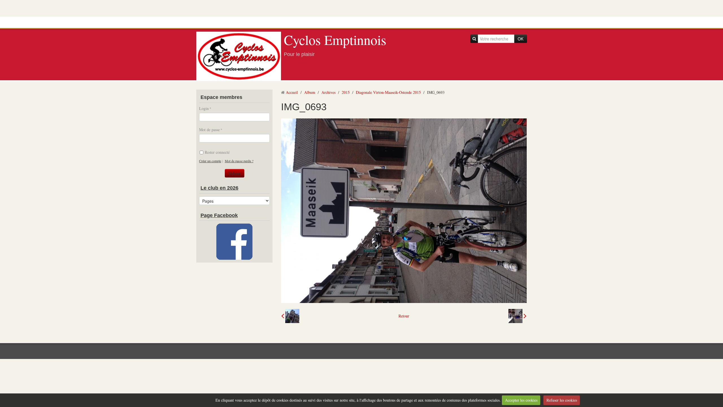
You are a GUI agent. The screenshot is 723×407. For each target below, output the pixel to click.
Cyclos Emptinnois (335, 40)
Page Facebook (219, 215)
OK (520, 39)
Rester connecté (217, 152)
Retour (403, 316)
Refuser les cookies (561, 400)
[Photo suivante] (517, 316)
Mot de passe (209, 129)
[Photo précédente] (290, 316)
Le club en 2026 (219, 188)
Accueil (292, 92)
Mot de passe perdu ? (239, 161)
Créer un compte (210, 161)
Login (204, 108)
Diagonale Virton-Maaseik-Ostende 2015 (388, 92)
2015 (346, 92)
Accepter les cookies (521, 400)
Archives (328, 92)
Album (309, 92)
